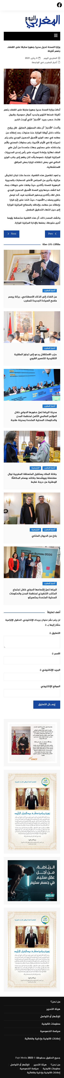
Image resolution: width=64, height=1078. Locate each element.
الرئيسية (35, 468)
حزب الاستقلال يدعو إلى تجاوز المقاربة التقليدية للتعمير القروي (35, 356)
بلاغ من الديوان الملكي (44, 536)
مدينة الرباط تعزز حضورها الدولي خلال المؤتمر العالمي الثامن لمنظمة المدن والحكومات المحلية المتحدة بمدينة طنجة (34, 416)
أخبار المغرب (51, 62)
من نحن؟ (55, 1002)
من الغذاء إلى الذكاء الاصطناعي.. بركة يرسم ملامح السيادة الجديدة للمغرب (32, 299)
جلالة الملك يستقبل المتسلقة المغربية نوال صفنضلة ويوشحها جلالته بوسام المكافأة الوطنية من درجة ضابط (32, 478)
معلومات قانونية (51, 1024)
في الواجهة (38, 62)
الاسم (56, 654)
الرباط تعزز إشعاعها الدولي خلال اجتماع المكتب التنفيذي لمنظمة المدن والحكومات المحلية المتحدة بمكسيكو (33, 594)
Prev (50, 234)
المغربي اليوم (50, 58)
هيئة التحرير (53, 1009)
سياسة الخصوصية (50, 1031)
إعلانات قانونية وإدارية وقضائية (42, 1039)
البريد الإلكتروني (50, 670)
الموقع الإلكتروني (50, 686)
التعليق (54, 633)
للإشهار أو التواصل (50, 1017)
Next (13, 234)
